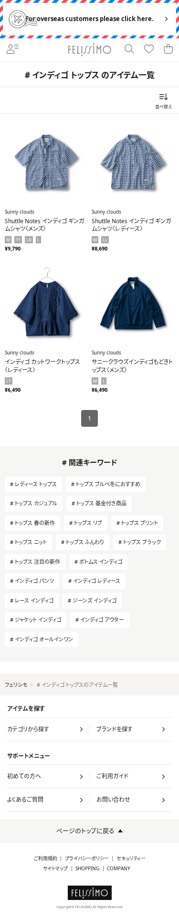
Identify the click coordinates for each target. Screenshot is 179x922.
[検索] (129, 49)
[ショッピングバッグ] (169, 49)
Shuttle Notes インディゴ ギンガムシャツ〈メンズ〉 (44, 225)
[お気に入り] (149, 49)
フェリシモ (16, 684)
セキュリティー (131, 858)
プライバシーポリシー (87, 858)
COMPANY (118, 868)
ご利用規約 (45, 858)
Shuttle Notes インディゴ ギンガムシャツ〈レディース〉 (131, 225)
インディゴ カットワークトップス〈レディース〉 (42, 366)
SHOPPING (87, 868)
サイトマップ (55, 868)
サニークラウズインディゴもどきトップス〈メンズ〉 (132, 366)
